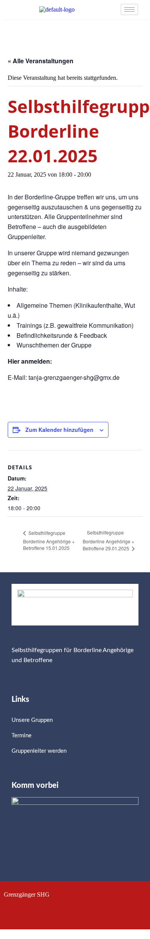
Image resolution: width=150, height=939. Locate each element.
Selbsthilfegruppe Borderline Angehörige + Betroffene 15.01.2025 (49, 540)
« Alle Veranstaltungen (40, 60)
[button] (75, 912)
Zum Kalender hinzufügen (59, 429)
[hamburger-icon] (129, 9)
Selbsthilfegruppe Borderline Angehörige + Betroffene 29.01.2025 (108, 540)
